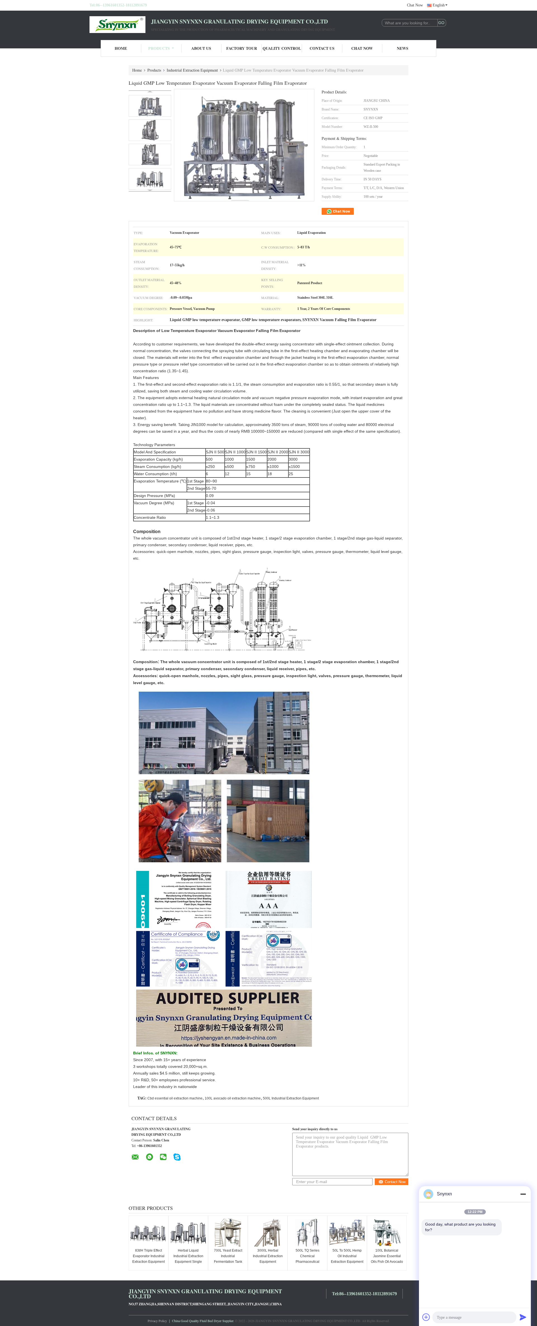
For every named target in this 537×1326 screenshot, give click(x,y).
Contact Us (322, 48)
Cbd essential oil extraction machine (174, 1098)
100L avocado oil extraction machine (233, 1098)
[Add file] (426, 1317)
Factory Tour (241, 48)
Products (159, 48)
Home (121, 48)
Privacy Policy (157, 1320)
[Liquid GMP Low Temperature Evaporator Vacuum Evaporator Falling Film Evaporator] (150, 106)
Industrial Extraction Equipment (192, 70)
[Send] (523, 1317)
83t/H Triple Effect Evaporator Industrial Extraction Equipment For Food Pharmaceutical (148, 1262)
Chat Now (415, 5)
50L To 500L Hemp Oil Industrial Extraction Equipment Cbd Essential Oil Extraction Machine (347, 1262)
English (439, 5)
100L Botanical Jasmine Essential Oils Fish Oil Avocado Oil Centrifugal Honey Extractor (387, 1262)
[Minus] (523, 1194)
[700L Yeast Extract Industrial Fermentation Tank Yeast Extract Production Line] (228, 1233)
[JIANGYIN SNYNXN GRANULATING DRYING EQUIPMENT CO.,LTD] (120, 24)
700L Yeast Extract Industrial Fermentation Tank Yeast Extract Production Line (228, 1262)
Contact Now (395, 1182)
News (402, 48)
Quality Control (282, 48)
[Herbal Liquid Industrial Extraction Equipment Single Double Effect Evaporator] (188, 1233)
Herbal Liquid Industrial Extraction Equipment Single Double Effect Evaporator (188, 1262)
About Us (201, 48)
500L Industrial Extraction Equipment (291, 1098)
